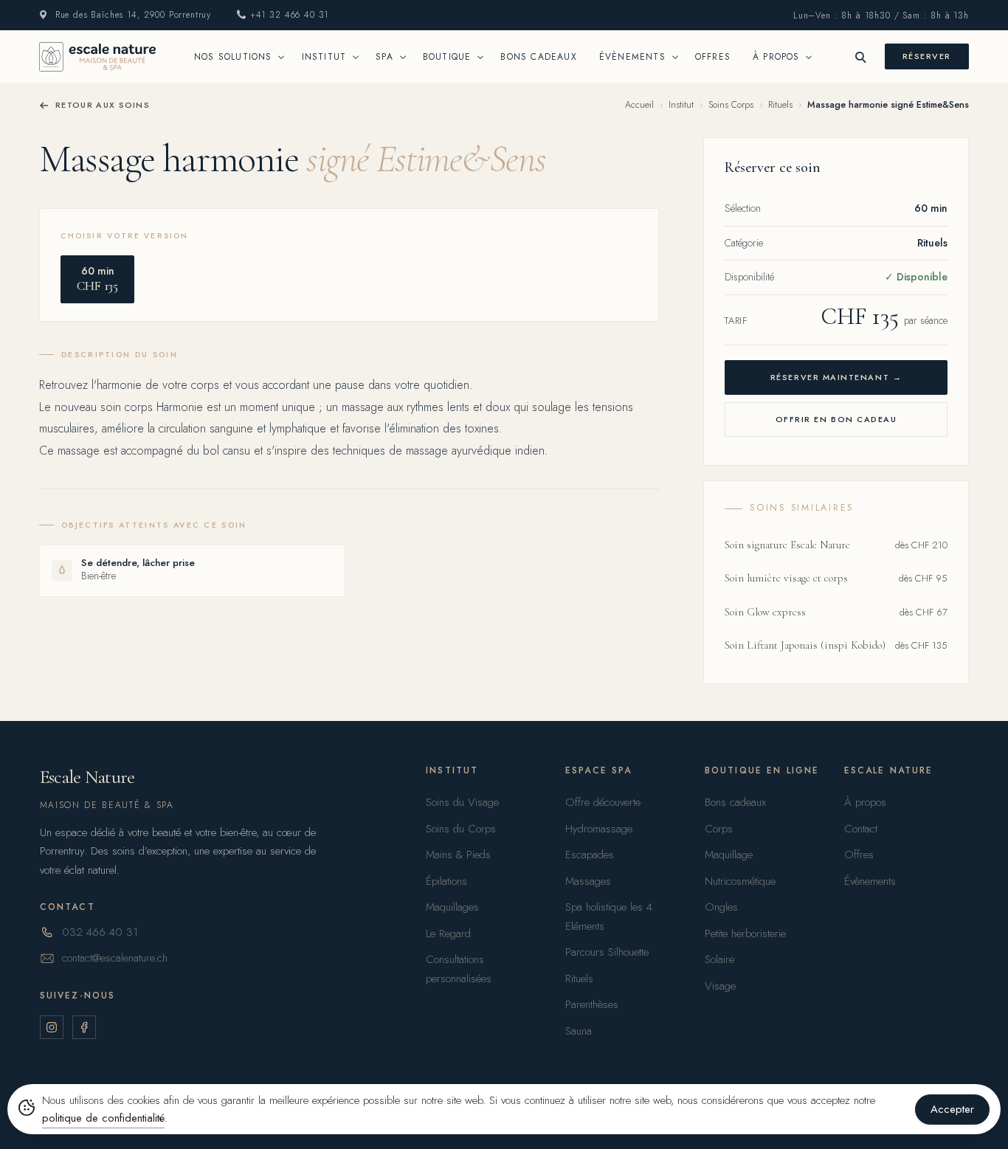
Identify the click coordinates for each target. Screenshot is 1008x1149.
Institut (681, 104)
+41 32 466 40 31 (289, 14)
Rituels (780, 104)
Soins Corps (730, 104)
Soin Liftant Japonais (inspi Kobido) (805, 645)
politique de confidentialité (103, 1118)
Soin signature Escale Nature (787, 544)
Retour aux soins (102, 105)
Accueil (639, 104)
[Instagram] (51, 1027)
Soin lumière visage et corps (786, 577)
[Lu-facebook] (84, 1027)
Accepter (952, 1109)
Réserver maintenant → (836, 377)
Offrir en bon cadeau (836, 419)
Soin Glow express (765, 611)
